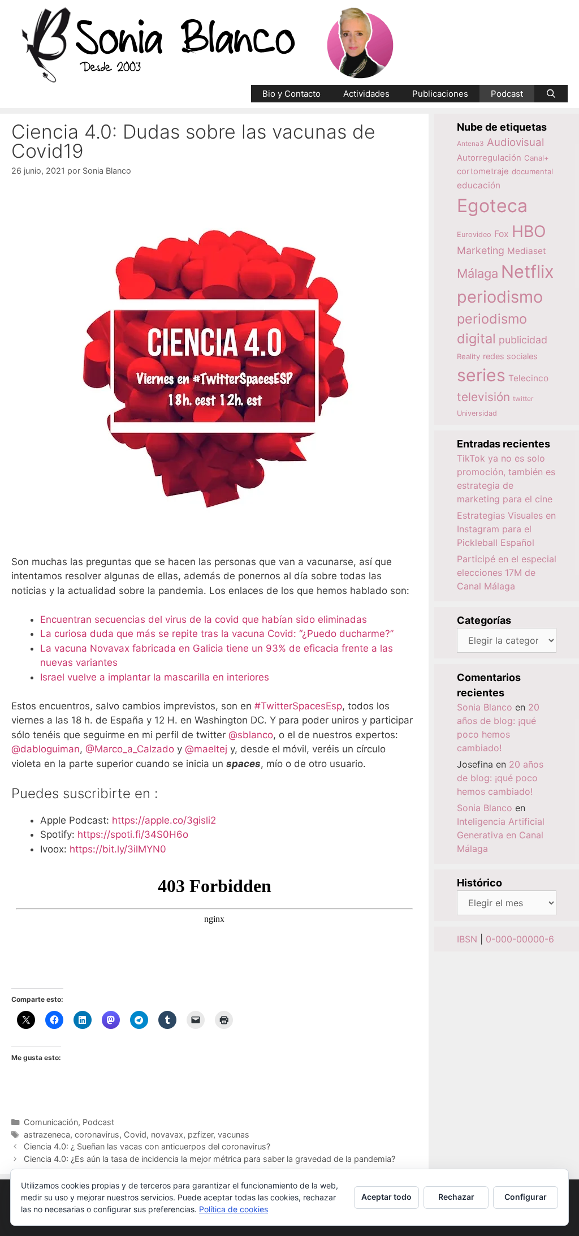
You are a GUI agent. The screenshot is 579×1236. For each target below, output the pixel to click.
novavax (167, 1134)
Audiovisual (515, 142)
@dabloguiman (45, 749)
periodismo (500, 297)
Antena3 (470, 143)
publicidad (523, 340)
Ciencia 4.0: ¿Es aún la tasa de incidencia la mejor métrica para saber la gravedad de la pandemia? (209, 1159)
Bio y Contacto (291, 93)
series (481, 375)
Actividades (366, 93)
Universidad (477, 413)
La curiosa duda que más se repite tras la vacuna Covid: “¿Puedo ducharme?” (217, 633)
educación (478, 185)
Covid (135, 1134)
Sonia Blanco (484, 707)
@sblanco (250, 734)
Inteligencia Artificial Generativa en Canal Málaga (501, 835)
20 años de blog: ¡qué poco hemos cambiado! (500, 778)
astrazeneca (47, 1134)
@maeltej (206, 749)
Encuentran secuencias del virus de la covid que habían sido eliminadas (203, 619)
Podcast (507, 93)
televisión (483, 397)
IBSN (467, 939)
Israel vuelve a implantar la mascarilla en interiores (154, 677)
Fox (501, 234)
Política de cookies (233, 1209)
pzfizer (200, 1134)
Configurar (525, 1196)
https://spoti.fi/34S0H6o (132, 834)
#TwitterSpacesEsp (298, 706)
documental (532, 171)
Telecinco (528, 378)
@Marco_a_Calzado (129, 749)
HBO (529, 231)
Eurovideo (474, 234)
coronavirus (97, 1134)
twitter (523, 398)
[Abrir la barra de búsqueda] (551, 93)
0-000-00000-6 (520, 939)
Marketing (480, 250)
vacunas (233, 1134)
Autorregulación (489, 158)
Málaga (477, 273)
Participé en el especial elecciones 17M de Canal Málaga (506, 572)
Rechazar (456, 1196)
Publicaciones (440, 93)
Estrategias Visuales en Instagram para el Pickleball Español (506, 529)
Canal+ (536, 157)
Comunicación (51, 1122)
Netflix (527, 271)
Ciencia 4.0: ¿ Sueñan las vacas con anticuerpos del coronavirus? (147, 1146)
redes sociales (510, 356)
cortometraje (483, 171)
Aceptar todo (386, 1196)
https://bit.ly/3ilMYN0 (118, 849)
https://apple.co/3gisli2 (165, 820)
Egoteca (492, 206)
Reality (468, 356)
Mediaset (526, 251)
